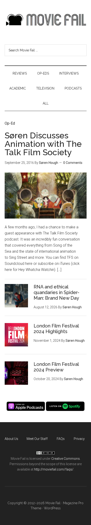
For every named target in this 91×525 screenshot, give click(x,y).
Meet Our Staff (37, 439)
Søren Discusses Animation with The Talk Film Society (43, 143)
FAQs (61, 439)
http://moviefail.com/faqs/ (54, 469)
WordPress (52, 508)
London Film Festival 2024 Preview (56, 367)
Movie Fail (46, 19)
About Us (11, 439)
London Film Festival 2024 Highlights (56, 328)
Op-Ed (10, 123)
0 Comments (72, 163)
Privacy (79, 439)
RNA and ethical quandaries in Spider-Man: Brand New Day (56, 292)
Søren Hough (48, 163)
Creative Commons (65, 458)
